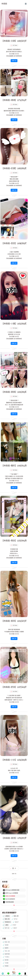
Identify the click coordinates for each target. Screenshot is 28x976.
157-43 (7, 928)
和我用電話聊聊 (9, 902)
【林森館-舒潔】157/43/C (14, 687)
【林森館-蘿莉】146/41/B (14, 465)
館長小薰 (16, 916)
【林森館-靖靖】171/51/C (14, 100)
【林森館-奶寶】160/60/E (14, 168)
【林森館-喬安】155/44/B (14, 540)
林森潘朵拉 (8, 922)
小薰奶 (6, 925)
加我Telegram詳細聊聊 (11, 893)
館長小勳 (7, 919)
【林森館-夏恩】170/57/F (14, 838)
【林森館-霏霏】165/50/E (14, 392)
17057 (14, 925)
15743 (15, 919)
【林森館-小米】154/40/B (14, 760)
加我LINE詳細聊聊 (10, 896)
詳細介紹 (14, 60)
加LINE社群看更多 (10, 899)
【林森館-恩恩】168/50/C (14, 243)
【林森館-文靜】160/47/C (14, 41)
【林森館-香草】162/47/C (14, 621)
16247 (17, 922)
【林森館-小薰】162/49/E (14, 323)
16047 (15, 928)
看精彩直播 (14, 974)
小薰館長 (7, 916)
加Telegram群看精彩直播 (12, 890)
